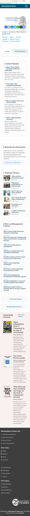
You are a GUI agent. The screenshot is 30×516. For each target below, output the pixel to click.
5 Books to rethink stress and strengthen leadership (14, 251)
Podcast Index (14, 39)
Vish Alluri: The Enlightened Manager (13, 84)
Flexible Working (6, 484)
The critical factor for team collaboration (19, 198)
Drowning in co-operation (17, 205)
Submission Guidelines (9, 434)
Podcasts (5, 460)
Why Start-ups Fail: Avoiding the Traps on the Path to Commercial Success (15, 238)
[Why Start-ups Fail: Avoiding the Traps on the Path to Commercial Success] (8, 405)
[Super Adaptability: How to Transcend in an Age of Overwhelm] (8, 337)
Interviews (6, 470)
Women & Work (5, 493)
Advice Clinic (6, 473)
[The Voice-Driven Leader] (8, 369)
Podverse (5, 41)
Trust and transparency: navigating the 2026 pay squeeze (15, 275)
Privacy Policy (7, 440)
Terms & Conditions (8, 443)
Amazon (5, 39)
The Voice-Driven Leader (19, 357)
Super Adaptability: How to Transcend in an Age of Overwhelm (18, 327)
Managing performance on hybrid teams (17, 184)
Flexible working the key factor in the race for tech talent (14, 257)
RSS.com (5, 37)
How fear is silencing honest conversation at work (13, 269)
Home (4, 451)
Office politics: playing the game (18, 177)
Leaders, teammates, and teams (19, 211)
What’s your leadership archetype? (12, 263)
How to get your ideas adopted (17, 191)
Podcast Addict (15, 41)
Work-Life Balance (6, 490)
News (4, 457)
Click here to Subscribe (12, 162)
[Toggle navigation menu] (26, 6)
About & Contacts (8, 437)
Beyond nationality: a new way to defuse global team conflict (14, 281)
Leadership (4, 487)
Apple (12, 37)
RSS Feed (7, 34)
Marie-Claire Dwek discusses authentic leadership (12, 68)
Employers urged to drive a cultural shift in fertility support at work (15, 288)
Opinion (5, 454)
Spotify (18, 37)
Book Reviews (7, 467)
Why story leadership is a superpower (12, 245)
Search (5, 476)
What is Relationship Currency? (13, 118)
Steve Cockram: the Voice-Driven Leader (15, 101)
